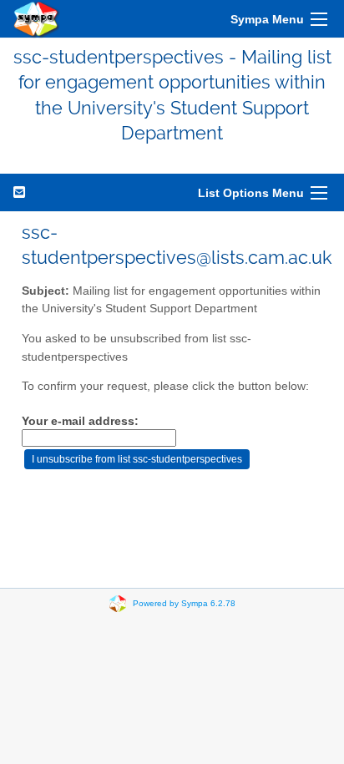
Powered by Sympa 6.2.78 (184, 602)
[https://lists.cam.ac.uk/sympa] (36, 19)
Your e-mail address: (80, 421)
